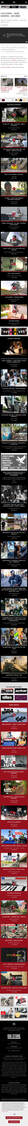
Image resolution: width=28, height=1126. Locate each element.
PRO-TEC (4, 1090)
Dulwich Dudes (14, 321)
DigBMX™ (22, 1027)
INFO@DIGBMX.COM (15, 1050)
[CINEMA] (7, 1013)
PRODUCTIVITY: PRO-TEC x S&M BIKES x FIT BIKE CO (14, 443)
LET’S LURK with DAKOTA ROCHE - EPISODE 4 (14, 772)
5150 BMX (20, 1101)
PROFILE (21, 1089)
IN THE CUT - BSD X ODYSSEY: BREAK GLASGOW (14, 124)
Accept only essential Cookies (14, 1117)
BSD (7, 60)
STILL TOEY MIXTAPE (14, 273)
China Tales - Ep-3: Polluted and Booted (14, 249)
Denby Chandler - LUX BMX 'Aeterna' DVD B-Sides (14, 224)
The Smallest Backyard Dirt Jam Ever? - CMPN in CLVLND (14, 150)
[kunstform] (14, 7)
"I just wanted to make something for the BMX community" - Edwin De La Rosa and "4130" (14, 590)
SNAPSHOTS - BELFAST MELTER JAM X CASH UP (14, 533)
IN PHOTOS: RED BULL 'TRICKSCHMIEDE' (14, 388)
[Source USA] (7, 691)
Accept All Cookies (14, 1121)
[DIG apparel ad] (14, 100)
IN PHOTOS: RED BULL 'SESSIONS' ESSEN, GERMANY (14, 415)
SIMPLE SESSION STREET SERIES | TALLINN (14, 845)
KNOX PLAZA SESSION (14, 822)
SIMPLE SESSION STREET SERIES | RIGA (14, 748)
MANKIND (6, 1089)
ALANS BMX (4, 1084)
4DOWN (15, 1093)
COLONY (3, 1086)
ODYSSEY (16, 1089)
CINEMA (24, 1084)
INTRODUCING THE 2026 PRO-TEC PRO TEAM (14, 647)
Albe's (2, 1101)
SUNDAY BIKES (23, 1090)
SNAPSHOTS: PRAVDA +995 (14, 675)
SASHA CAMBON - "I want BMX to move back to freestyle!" (14, 361)
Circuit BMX (8, 1101)
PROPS (25, 1089)
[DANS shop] (21, 691)
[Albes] (7, 697)
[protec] (7, 1001)
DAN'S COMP (16, 1086)
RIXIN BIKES (9, 1090)
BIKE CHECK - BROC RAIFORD (14, 940)
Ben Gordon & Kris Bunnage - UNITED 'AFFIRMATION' (7, 89)
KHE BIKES (12, 1087)
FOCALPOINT (23, 1086)
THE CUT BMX (9, 1086)
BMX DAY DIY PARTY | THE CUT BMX (14, 869)
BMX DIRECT (10, 1084)
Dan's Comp (14, 1101)
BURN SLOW (19, 1084)
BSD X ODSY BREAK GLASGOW (14, 174)
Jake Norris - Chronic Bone (14, 297)
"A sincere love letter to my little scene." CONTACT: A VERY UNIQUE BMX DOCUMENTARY (14, 619)
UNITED (17, 1092)
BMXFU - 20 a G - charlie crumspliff (22, 89)
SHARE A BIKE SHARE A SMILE (8, 1092)
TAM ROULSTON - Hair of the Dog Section (14, 797)
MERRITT (11, 1089)
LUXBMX (13, 60)
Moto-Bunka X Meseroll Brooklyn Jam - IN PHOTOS (14, 561)
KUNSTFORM (21, 1087)
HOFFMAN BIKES (5, 1087)
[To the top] (14, 1024)
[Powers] (21, 697)
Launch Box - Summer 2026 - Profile (14, 917)
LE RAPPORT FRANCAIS (14, 893)
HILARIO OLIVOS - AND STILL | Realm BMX (14, 988)
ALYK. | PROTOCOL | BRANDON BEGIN (14, 964)
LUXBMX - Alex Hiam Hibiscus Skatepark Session (14, 198)
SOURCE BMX (16, 1090)
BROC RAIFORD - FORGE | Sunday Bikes (14, 724)
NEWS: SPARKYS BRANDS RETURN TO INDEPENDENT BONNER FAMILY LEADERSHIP (14, 474)
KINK (16, 1087)
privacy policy (5, 1111)
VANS (21, 1092)
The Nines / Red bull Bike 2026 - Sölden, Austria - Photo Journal (14, 505)
